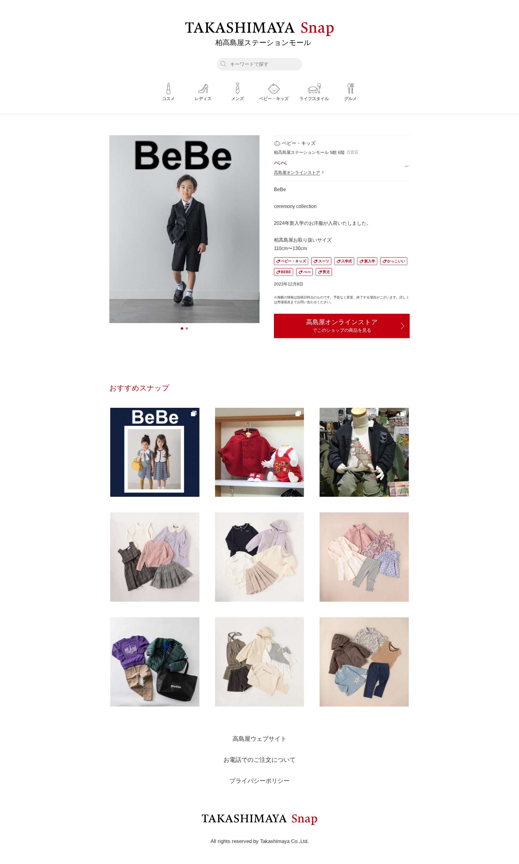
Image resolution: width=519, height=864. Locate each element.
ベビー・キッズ (293, 261)
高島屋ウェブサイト (259, 738)
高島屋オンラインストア (297, 172)
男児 (326, 272)
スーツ (323, 261)
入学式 (346, 261)
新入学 (369, 261)
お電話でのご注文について (259, 759)
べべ (307, 272)
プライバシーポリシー (259, 780)
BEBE (286, 272)
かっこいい (396, 261)
